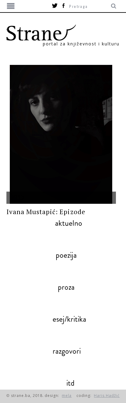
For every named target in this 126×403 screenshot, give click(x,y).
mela (67, 395)
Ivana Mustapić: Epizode (45, 211)
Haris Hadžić (107, 395)
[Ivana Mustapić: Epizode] (61, 134)
